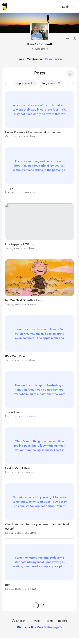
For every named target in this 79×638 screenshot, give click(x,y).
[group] (39, 116)
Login (65, 6)
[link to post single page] (39, 115)
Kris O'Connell (39, 44)
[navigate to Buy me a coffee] (4, 6)
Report (62, 620)
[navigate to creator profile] (39, 32)
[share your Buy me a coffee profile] (74, 39)
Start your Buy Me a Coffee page (38, 627)
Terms (49, 620)
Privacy (35, 620)
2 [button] (43, 605)
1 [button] (35, 605)
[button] (74, 7)
